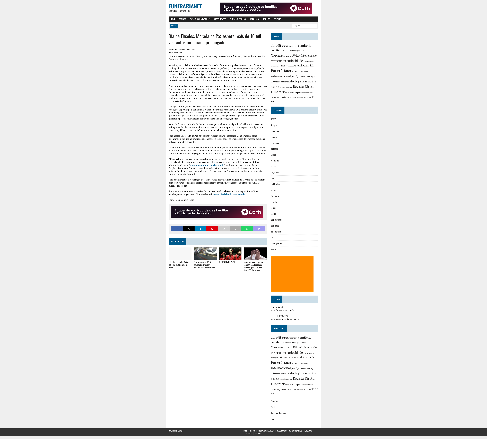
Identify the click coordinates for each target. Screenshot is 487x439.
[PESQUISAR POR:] (304, 25)
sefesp (295, 92)
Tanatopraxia (276, 231)
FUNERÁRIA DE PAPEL (227, 262)
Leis (272, 178)
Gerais (273, 166)
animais (286, 45)
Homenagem (295, 71)
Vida (272, 101)
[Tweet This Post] (189, 228)
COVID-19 (297, 55)
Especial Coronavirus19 (200, 19)
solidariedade (308, 93)
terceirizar (291, 97)
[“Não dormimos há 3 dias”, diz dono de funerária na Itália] (180, 258)
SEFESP (273, 213)
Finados (182, 49)
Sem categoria (276, 219)
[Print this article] (235, 228)
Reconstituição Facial (286, 87)
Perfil (273, 407)
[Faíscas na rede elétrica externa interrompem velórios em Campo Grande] (205, 258)
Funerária (308, 65)
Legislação (254, 19)
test (272, 237)
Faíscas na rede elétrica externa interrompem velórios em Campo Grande (204, 265)
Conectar (274, 401)
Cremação (275, 142)
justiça (295, 76)
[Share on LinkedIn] (200, 228)
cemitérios (277, 50)
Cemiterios (275, 131)
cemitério (304, 45)
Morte (293, 81)
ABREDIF (274, 119)
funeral (297, 65)
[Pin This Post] (212, 228)
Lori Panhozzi (276, 184)
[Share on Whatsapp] (247, 228)
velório (313, 97)
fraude (290, 66)
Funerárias (191, 49)
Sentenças (275, 225)
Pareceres (275, 196)
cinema (287, 51)
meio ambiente (282, 82)
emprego (274, 66)
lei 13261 (303, 77)
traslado (300, 97)
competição (295, 50)
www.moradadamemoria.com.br (207, 165)
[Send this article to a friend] (224, 228)
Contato (277, 19)
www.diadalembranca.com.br (230, 194)
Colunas (274, 137)
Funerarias (275, 160)
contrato (304, 51)
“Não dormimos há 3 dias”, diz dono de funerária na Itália (179, 265)
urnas (306, 97)
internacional (281, 76)
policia (275, 87)
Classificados (220, 19)
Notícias (266, 19)
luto (273, 81)
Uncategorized (276, 243)
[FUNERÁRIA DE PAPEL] (230, 258)
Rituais (273, 207)
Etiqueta (274, 154)
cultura (281, 61)
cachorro (294, 46)
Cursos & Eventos (238, 19)
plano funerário (307, 81)
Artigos (182, 19)
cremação (311, 55)
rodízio (288, 93)
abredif (276, 45)
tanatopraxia (278, 97)
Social (301, 92)
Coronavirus (280, 55)
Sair (272, 418)
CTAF (274, 61)
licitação (311, 76)
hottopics (305, 71)
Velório (273, 249)
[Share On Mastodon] (259, 228)
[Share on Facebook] (177, 228)
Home (173, 19)
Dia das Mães (309, 61)
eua (278, 66)
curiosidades (295, 61)
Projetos (274, 202)
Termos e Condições (278, 413)
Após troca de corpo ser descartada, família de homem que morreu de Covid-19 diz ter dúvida (253, 266)
